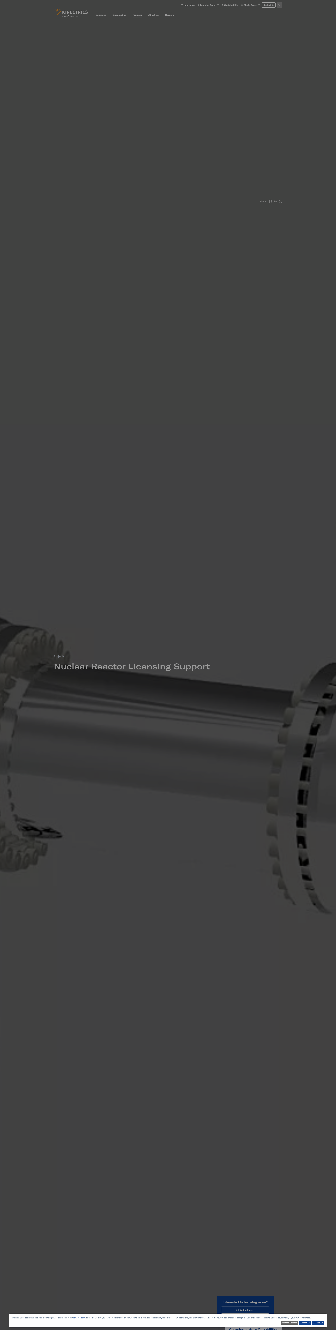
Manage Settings (289, 1322)
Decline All (318, 1322)
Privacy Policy (79, 1317)
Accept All (305, 1322)
